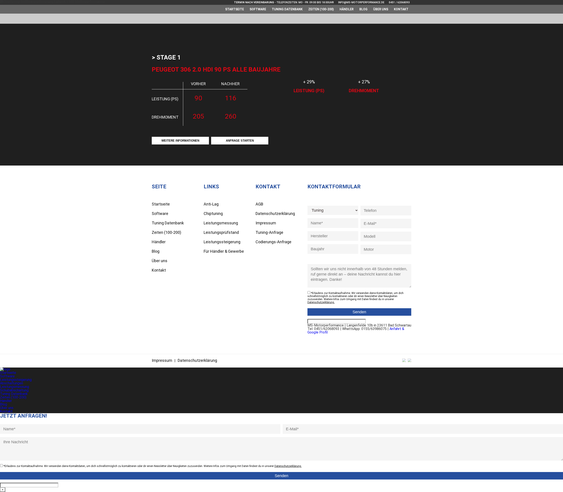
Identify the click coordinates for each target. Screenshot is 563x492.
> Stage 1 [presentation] (166, 57)
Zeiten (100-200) (321, 9)
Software (258, 9)
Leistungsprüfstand (221, 232)
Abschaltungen (11, 383)
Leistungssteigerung (222, 242)
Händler (347, 9)
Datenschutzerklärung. (321, 302)
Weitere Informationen (180, 140)
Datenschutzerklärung (275, 213)
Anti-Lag (211, 204)
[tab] (166, 57)
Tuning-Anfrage (269, 232)
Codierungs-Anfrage (273, 242)
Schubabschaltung (14, 390)
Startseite (234, 9)
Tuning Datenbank (287, 9)
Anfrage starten (240, 140)
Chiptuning (213, 213)
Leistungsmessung (221, 223)
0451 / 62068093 (399, 2)
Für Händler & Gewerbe (224, 251)
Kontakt (401, 9)
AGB (259, 204)
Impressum (266, 223)
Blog (363, 9)
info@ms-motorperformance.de (361, 2)
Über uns (380, 9)
